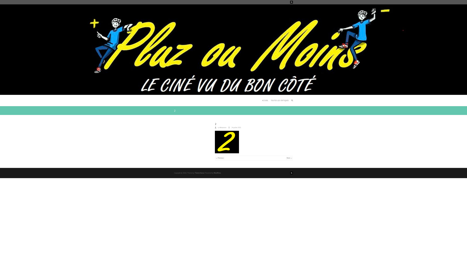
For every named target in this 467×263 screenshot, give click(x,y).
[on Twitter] (291, 2)
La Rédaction (221, 128)
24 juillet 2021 (236, 128)
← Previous (220, 158)
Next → (289, 158)
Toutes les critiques (280, 100)
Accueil (265, 100)
